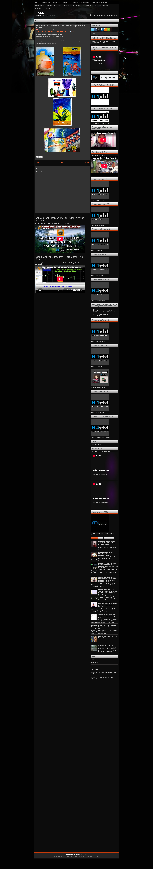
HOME (92, 660)
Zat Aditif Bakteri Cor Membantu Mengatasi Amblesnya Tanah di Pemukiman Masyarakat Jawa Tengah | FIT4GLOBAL (108, 565)
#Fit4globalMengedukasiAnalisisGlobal (102, 314)
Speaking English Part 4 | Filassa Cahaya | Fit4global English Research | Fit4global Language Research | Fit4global (107, 604)
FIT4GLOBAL (40, 12)
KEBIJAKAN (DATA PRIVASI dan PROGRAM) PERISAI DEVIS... (96, 5)
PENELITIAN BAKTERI (39, 5)
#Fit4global (99, 313)
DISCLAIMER (47, 8)
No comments (74, 31)
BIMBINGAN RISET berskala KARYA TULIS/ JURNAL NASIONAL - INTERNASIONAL (90, 2)
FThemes (60, 856)
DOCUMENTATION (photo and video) (72, 5)
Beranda (37, 2)
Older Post (86, 162)
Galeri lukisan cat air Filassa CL (67, 29)
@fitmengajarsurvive (98, 310)
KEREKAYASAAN (56, 2)
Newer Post (38, 162)
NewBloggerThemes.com (94, 856)
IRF (87, 854)
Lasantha (73, 856)
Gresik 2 (77, 29)
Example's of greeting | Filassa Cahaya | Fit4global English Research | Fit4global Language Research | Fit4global (107, 592)
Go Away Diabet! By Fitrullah (105, 645)
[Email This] (37, 157)
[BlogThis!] (39, 157)
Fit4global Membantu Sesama (54, 5)
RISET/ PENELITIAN (46, 2)
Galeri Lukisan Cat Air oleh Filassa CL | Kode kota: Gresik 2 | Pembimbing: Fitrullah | (60, 26)
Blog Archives (108, 538)
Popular (94, 538)
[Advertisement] (104, 707)
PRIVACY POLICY (38, 8)
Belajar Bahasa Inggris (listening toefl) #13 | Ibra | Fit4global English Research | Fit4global (107, 543)
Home (36, 20)
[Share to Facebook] (42, 157)
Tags (101, 538)
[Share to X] (40, 157)
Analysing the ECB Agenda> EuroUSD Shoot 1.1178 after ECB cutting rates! (107, 616)
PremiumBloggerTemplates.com (82, 856)
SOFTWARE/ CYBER (67, 2)
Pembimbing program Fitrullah (61, 31)
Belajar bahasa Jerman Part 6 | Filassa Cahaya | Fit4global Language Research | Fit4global (108, 554)
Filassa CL (56, 29)
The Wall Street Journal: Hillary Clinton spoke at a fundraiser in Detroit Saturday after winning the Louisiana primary (104, 627)
